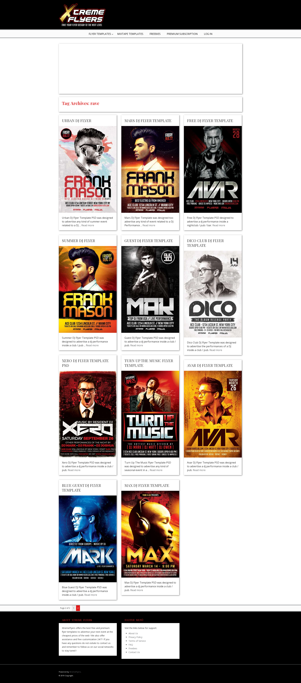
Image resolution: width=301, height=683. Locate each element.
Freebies (155, 33)
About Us (133, 633)
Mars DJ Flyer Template (148, 120)
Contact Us (134, 652)
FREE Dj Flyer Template (210, 120)
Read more (87, 225)
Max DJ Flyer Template (146, 485)
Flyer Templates (100, 33)
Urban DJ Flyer (76, 120)
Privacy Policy (135, 637)
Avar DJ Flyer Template (210, 365)
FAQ (131, 644)
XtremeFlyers (75, 672)
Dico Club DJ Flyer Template (205, 243)
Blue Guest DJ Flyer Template (81, 488)
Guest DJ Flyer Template (148, 240)
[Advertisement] (150, 69)
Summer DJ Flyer (78, 240)
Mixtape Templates (130, 33)
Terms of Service (137, 640)
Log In (208, 33)
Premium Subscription (182, 33)
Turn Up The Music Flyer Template (148, 363)
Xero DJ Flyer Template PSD (85, 363)
